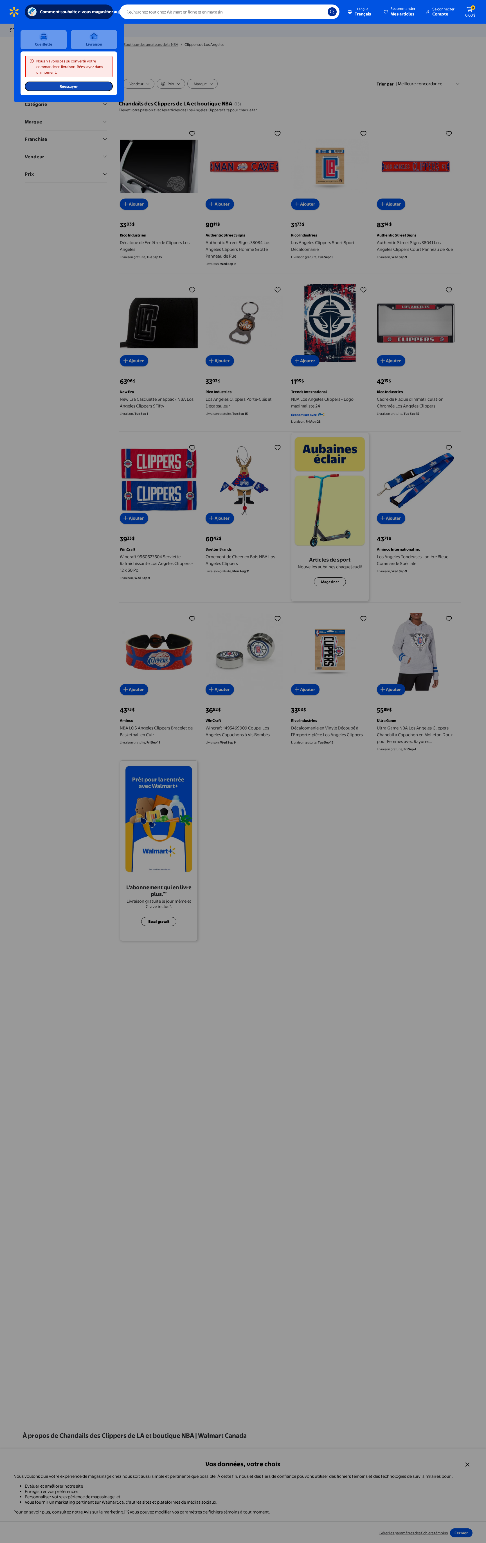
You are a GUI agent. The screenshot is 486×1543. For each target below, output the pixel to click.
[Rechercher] (332, 11)
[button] (400, 11)
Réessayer (69, 86)
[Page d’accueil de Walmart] (14, 11)
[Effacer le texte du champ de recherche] (319, 11)
